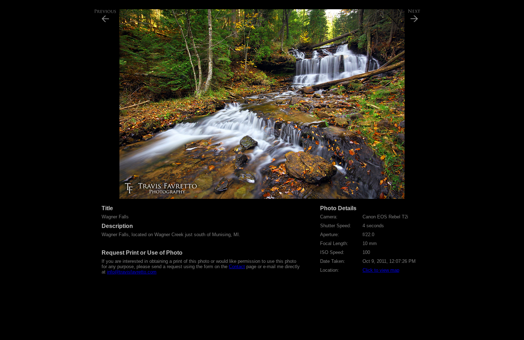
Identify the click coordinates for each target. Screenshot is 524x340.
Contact (237, 266)
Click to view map (381, 270)
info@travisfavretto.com (131, 272)
